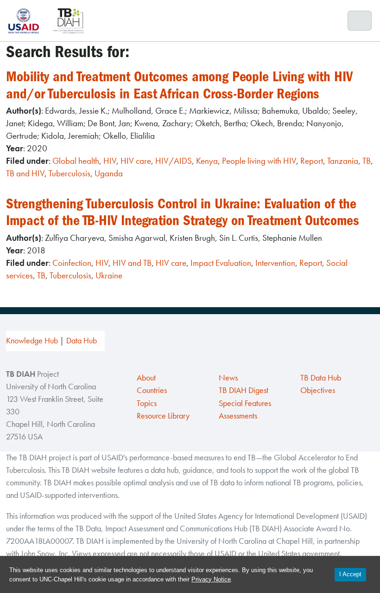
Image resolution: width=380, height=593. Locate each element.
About (146, 378)
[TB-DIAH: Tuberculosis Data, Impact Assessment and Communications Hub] (68, 20)
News (228, 378)
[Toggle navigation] (360, 21)
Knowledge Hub (32, 340)
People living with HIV (259, 161)
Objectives (317, 390)
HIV (109, 161)
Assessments (238, 416)
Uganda (109, 173)
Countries (152, 390)
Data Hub (81, 340)
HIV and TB (132, 263)
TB (366, 161)
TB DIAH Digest (243, 390)
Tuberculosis (69, 173)
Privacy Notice (211, 579)
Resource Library (163, 416)
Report (311, 161)
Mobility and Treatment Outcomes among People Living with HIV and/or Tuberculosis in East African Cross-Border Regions (179, 85)
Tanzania (342, 161)
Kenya (207, 161)
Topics (147, 403)
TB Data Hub (320, 378)
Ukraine (108, 275)
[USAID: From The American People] (26, 20)
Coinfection (71, 263)
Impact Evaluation (220, 263)
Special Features (245, 403)
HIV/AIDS (173, 161)
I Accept (350, 574)
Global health (75, 161)
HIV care (135, 161)
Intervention (275, 263)
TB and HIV (25, 173)
